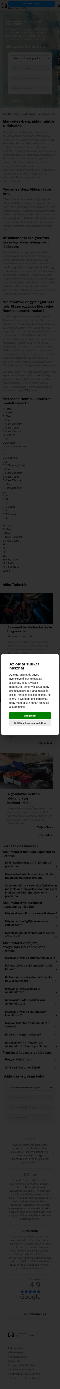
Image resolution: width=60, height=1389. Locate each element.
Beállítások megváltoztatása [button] (30, 723)
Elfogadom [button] (30, 715)
